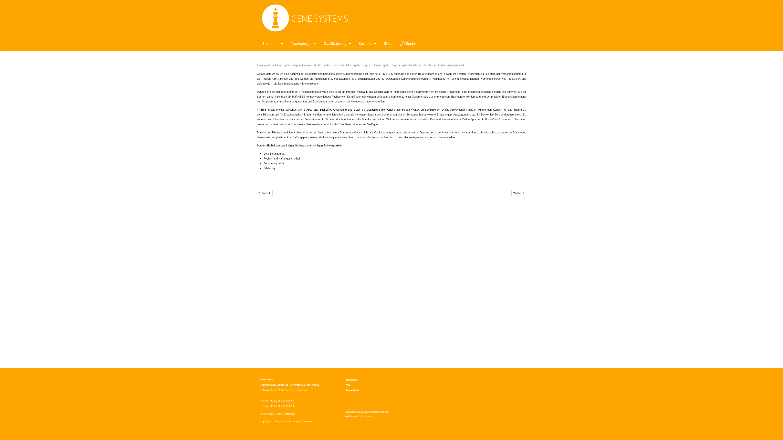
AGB (348, 385)
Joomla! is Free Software (357, 411)
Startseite (270, 43)
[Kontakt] (374, 43)
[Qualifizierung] (349, 43)
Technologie (301, 43)
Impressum (352, 379)
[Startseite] (281, 43)
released (374, 411)
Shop (388, 43)
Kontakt (365, 43)
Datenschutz (352, 390)
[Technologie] (313, 43)
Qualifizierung (335, 43)
